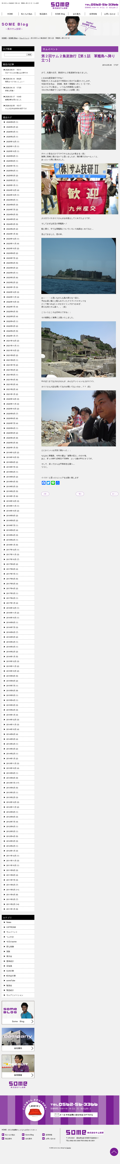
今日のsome (11, 941)
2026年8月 (10, 122)
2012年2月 (10, 846)
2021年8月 (10, 360)
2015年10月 (11, 671)
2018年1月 (10, 544)
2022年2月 (10, 331)
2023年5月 (10, 267)
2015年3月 (10, 705)
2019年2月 (10, 491)
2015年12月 (11, 661)
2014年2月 (10, 753)
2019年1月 (10, 496)
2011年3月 (10, 899)
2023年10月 (11, 248)
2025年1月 (10, 185)
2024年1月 (10, 233)
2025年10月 (11, 151)
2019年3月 (10, 486)
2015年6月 (10, 690)
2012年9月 (10, 812)
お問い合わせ (109, 13)
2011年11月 (11, 860)
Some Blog (29, 1134)
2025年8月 (10, 161)
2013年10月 (11, 768)
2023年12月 (11, 238)
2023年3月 (10, 277)
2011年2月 (10, 904)
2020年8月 (10, 418)
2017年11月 (11, 554)
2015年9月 (10, 676)
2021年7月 (10, 365)
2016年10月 (11, 617)
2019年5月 (10, 476)
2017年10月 (11, 559)
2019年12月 (11, 452)
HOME (10, 13)
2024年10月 (11, 195)
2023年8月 (10, 253)
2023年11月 (11, 243)
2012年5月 (10, 831)
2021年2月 (10, 389)
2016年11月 (11, 612)
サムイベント (12, 932)
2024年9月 (10, 199)
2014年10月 (11, 729)
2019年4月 (10, 481)
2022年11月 (11, 297)
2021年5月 (10, 374)
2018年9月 (10, 515)
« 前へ (45, 494)
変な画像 (10, 946)
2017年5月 (10, 583)
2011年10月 (11, 865)
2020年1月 (10, 447)
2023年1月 (10, 287)
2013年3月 (10, 792)
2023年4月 (10, 272)
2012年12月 (11, 802)
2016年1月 (10, 656)
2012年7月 (10, 821)
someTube (10, 980)
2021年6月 (10, 369)
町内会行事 (11, 975)
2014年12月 (11, 719)
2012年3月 (10, 841)
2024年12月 (11, 190)
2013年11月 (11, 763)
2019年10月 (11, 457)
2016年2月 (10, 651)
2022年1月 (10, 335)
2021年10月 (11, 350)
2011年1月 (10, 909)
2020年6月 (10, 428)
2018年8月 (10, 520)
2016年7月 (10, 627)
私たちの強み (26, 13)
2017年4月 (10, 588)
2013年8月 (10, 777)
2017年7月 (10, 573)
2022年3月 (10, 326)
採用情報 (93, 13)
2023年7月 (10, 258)
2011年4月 (10, 894)
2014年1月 (10, 758)
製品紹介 (10, 990)
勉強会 (9, 985)
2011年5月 (10, 889)
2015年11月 (11, 666)
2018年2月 (10, 539)
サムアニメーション (14, 995)
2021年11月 (11, 345)
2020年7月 (10, 423)
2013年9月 (10, 773)
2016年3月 (10, 646)
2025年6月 (10, 170)
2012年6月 (10, 826)
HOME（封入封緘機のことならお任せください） (20, 1129)
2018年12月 (11, 501)
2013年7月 (10, 782)
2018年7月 (10, 525)
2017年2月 (10, 598)
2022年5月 (10, 316)
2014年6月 (10, 734)
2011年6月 (10, 884)
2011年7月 (10, 880)
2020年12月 (11, 399)
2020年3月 (10, 442)
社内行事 (10, 970)
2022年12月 (11, 292)
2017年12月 (11, 549)
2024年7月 (10, 209)
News (8, 922)
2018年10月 (11, 510)
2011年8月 (10, 875)
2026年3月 (10, 131)
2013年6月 (10, 787)
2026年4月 (10, 127)
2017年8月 (10, 569)
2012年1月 (10, 850)
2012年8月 (10, 816)
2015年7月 (10, 685)
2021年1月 (10, 394)
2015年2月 (10, 709)
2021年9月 (10, 355)
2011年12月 (11, 855)
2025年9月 (10, 156)
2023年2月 (10, 282)
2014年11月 (11, 724)
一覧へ (80, 494)
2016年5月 (10, 637)
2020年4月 (10, 437)
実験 (8, 951)
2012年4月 (10, 836)
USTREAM (11, 927)
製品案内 (43, 13)
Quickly (68, 1148)
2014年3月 (10, 748)
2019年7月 (10, 467)
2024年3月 (10, 224)
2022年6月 (10, 311)
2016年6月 (10, 632)
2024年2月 (10, 229)
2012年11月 (11, 807)
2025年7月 (10, 165)
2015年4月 (10, 700)
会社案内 (76, 13)
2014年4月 (10, 743)
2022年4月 (10, 321)
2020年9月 (10, 413)
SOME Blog (60, 13)
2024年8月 (10, 204)
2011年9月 (10, 870)
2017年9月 (10, 564)
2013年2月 (10, 797)
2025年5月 (10, 175)
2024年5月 (10, 219)
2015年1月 (10, 714)
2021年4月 (10, 379)
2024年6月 (10, 214)
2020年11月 (11, 403)
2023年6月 (10, 263)
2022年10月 (11, 301)
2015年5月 (10, 695)
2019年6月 (10, 471)
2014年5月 (10, 739)
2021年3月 (10, 384)
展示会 (9, 956)
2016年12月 (11, 608)
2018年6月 (10, 530)
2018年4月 (10, 535)
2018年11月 (11, 505)
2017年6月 (10, 578)
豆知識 (9, 966)
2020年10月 (11, 408)
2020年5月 (10, 433)
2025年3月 (10, 180)
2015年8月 (10, 680)
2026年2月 (10, 136)
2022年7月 (10, 306)
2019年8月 (10, 462)
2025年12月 (11, 141)
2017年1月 (10, 603)
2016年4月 (10, 642)
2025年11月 (11, 146)
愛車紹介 (10, 961)
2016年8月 (10, 622)
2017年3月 (10, 593)
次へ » (114, 494)
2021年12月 (11, 340)
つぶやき (10, 936)
